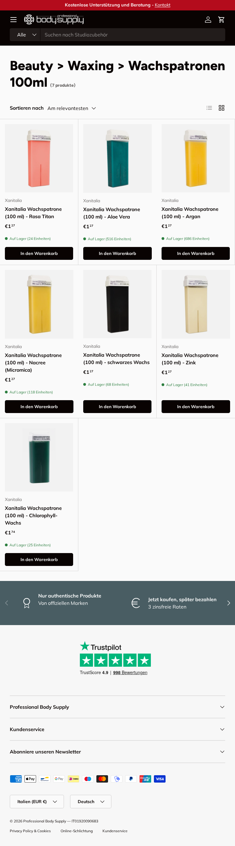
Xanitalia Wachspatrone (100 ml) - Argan (190, 212)
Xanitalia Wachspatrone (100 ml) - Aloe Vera (111, 213)
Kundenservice (115, 831)
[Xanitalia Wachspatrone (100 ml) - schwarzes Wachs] (117, 304)
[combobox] (117, 34)
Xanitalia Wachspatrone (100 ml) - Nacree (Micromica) (33, 362)
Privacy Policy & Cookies (30, 831)
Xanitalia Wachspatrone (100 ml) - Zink (190, 359)
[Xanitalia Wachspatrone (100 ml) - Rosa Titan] (39, 158)
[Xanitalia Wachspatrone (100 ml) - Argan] (196, 158)
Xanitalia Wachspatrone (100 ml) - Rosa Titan (33, 212)
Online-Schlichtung (77, 831)
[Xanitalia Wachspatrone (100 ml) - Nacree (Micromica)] (39, 304)
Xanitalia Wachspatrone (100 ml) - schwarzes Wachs (116, 358)
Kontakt (162, 5)
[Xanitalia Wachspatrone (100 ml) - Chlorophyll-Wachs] (39, 457)
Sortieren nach (27, 108)
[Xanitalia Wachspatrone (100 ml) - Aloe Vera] (117, 158)
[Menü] (13, 19)
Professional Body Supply (44, 821)
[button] (221, 19)
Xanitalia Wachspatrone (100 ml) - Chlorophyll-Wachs (33, 515)
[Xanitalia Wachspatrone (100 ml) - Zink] (196, 304)
